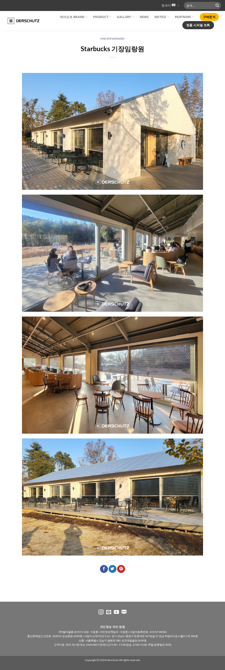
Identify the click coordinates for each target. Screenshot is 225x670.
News (144, 17)
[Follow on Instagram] (100, 612)
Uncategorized (112, 38)
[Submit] (217, 5)
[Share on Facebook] (104, 569)
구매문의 (209, 17)
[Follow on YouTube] (116, 612)
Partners (183, 17)
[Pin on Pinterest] (121, 569)
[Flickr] (124, 612)
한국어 (166, 5)
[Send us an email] (108, 612)
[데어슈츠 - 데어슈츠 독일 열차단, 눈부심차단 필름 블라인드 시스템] (21, 21)
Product (100, 17)
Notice (160, 17)
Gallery (124, 17)
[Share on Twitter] (112, 569)
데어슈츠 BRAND (72, 17)
